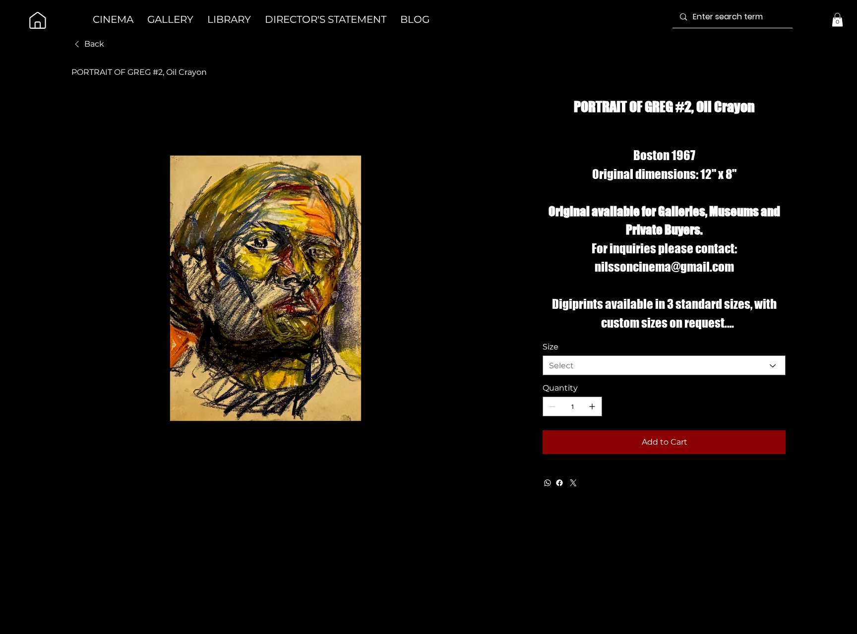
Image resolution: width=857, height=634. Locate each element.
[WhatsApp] (547, 483)
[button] (837, 19)
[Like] (37, 20)
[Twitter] (573, 483)
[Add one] (592, 406)
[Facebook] (559, 483)
